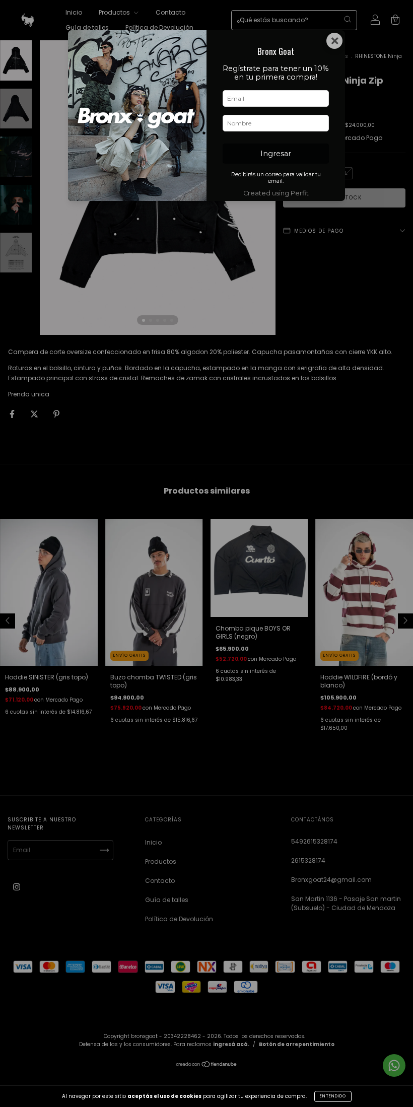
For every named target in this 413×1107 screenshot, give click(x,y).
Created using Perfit (276, 193)
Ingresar (275, 153)
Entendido (333, 1096)
